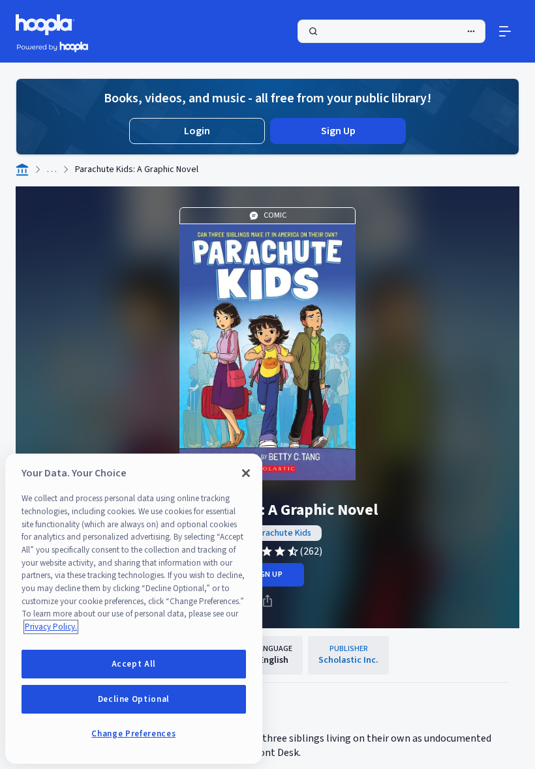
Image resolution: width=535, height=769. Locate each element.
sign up (267, 574)
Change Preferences (133, 734)
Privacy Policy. (51, 627)
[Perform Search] (391, 31)
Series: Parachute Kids (267, 533)
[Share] (267, 600)
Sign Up (338, 131)
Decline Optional (134, 699)
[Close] (246, 473)
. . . (52, 169)
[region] (133, 609)
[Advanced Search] (471, 31)
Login (197, 131)
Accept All (134, 664)
